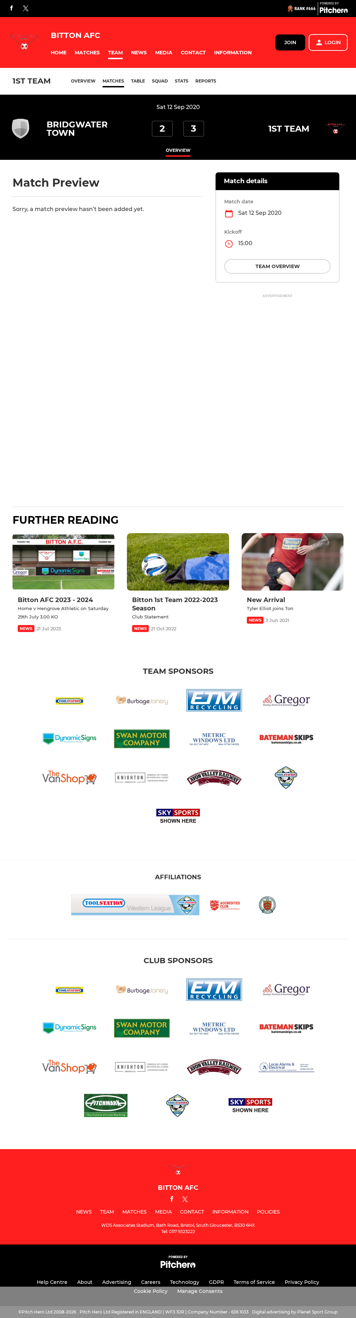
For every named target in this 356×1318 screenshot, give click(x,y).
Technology (184, 1282)
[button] (59, 53)
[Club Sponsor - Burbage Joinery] (142, 701)
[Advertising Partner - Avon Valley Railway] (214, 779)
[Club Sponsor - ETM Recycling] (214, 701)
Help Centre (52, 1282)
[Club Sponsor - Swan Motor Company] (142, 740)
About (84, 1282)
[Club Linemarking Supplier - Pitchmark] (106, 1107)
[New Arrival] (292, 562)
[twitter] (26, 9)
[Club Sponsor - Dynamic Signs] (69, 740)
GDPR (216, 1282)
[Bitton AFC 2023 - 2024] (63, 562)
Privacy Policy (302, 1282)
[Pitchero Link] (334, 11)
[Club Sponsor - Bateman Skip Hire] (286, 740)
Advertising (116, 1282)
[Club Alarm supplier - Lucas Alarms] (286, 1068)
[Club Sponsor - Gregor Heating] (286, 701)
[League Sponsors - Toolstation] (69, 701)
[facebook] (11, 8)
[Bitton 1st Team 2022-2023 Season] (178, 562)
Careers (150, 1282)
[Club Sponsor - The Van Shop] (69, 779)
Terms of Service (254, 1282)
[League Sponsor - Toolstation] (286, 779)
